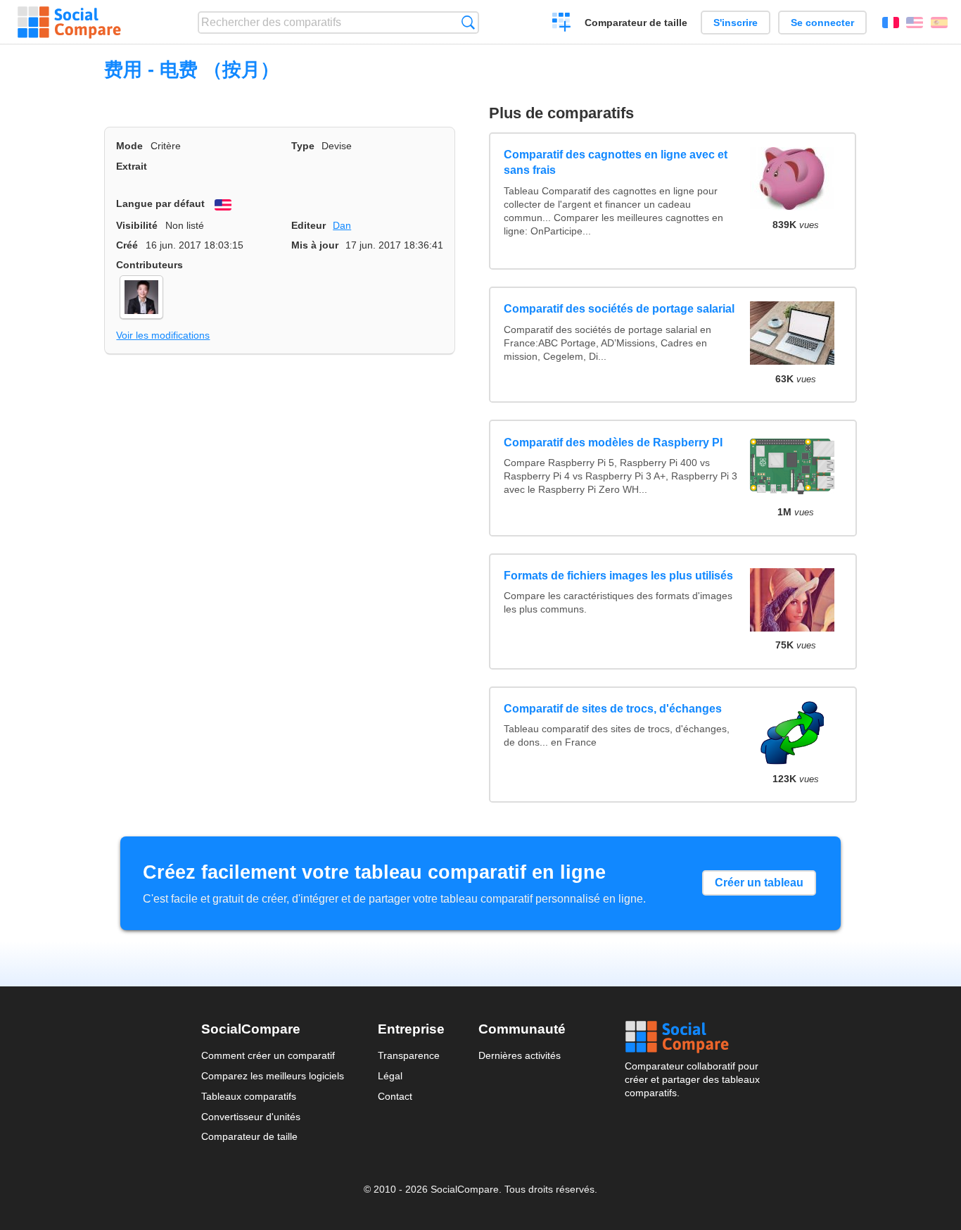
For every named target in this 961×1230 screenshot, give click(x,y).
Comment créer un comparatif (268, 1055)
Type (302, 145)
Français (890, 22)
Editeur (308, 225)
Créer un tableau (759, 883)
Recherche (468, 22)
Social (692, 1037)
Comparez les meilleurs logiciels (272, 1075)
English (914, 22)
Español (939, 22)
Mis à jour (314, 245)
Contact (395, 1096)
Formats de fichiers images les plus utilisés (618, 576)
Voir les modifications (163, 335)
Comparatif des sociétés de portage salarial (619, 309)
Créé (127, 245)
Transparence (409, 1055)
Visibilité (137, 225)
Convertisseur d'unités (250, 1116)
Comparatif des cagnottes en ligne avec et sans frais (615, 162)
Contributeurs (149, 264)
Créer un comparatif (561, 24)
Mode (129, 145)
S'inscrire (735, 22)
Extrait (131, 166)
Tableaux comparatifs (248, 1096)
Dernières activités (519, 1055)
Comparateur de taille (636, 22)
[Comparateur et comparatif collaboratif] (69, 22)
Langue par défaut (160, 203)
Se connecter (822, 22)
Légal (390, 1075)
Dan (342, 225)
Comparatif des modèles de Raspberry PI (613, 442)
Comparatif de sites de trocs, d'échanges (613, 709)
